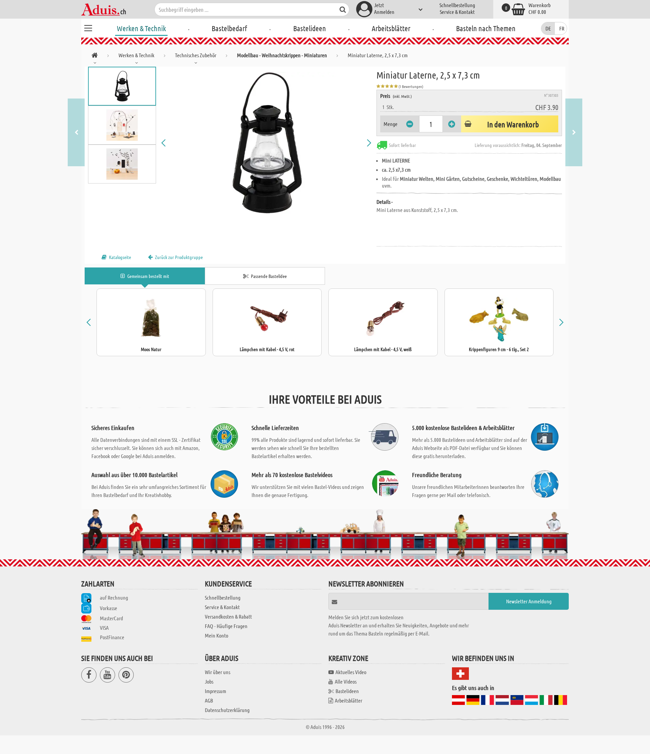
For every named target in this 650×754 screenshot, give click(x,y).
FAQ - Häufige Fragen (226, 626)
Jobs (209, 681)
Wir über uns (217, 672)
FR (561, 28)
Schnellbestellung (457, 5)
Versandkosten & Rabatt (228, 616)
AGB (209, 700)
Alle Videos (345, 681)
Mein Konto (216, 635)
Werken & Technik (141, 28)
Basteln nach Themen (486, 28)
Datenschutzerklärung (227, 710)
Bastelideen (309, 28)
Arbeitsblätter (391, 28)
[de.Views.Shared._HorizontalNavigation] (95, 56)
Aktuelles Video (350, 672)
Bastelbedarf (229, 28)
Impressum (215, 691)
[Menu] (88, 27)
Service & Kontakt (457, 11)
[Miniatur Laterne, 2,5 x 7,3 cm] (266, 143)
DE (548, 28)
